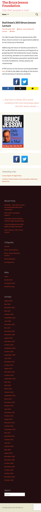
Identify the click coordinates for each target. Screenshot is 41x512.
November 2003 (9, 467)
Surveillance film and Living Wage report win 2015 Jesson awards (21, 105)
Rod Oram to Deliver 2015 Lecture (17, 99)
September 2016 (9, 379)
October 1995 (8, 480)
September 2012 (9, 429)
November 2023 (9, 308)
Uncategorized (9, 262)
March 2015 (8, 399)
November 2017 (9, 362)
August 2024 (8, 301)
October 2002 (8, 470)
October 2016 (8, 375)
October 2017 (8, 365)
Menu (4, 14)
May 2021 (7, 328)
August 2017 (8, 368)
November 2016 (9, 372)
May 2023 (7, 311)
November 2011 (9, 436)
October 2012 (8, 426)
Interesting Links (9, 259)
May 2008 (7, 450)
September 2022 (9, 318)
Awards (6, 246)
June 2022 (7, 321)
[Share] (8, 88)
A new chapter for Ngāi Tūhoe (12, 176)
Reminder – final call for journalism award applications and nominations (14, 207)
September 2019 (9, 348)
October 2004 (8, 463)
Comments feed (9, 283)
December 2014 (9, 402)
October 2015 (8, 392)
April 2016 (7, 385)
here (4, 71)
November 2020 (9, 335)
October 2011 (8, 439)
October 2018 (8, 352)
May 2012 (7, 433)
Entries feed (8, 280)
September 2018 (9, 355)
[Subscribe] (32, 88)
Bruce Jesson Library (11, 250)
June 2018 (7, 358)
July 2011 (7, 443)
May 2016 (7, 382)
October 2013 (8, 416)
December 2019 (9, 341)
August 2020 (8, 338)
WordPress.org (9, 287)
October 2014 (8, 406)
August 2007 (8, 453)
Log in (6, 276)
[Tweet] (20, 88)
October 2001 (8, 473)
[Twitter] (24, 81)
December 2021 (9, 324)
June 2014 (7, 409)
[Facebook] (16, 81)
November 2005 (9, 460)
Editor (13, 31)
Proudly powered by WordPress (12, 508)
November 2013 (9, 412)
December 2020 (9, 331)
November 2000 (9, 477)
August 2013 (8, 419)
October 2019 (8, 345)
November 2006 (9, 456)
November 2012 (9, 423)
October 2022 (8, 314)
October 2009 (8, 446)
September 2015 (9, 395)
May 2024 (7, 304)
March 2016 (8, 389)
